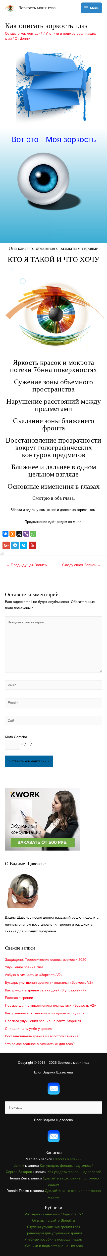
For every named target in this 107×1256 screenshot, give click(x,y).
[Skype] (23, 545)
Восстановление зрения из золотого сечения (41, 1036)
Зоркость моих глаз (37, 7)
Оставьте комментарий (24, 33)
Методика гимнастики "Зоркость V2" (53, 1214)
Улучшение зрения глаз (24, 967)
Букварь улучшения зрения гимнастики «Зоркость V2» (49, 982)
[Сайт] (53, 722)
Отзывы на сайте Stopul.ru (53, 1220)
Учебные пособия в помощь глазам (53, 1239)
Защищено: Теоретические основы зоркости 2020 (45, 960)
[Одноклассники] (12, 534)
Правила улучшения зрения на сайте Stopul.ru (43, 1021)
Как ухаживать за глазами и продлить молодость (44, 1013)
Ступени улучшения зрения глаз (53, 1227)
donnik (19, 1165)
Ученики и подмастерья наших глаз (54, 1246)
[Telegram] (15, 545)
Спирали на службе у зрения (28, 1029)
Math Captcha (16, 737)
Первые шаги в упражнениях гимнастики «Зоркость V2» (50, 1005)
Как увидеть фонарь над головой (67, 1165)
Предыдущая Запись (26, 565)
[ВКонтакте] (5, 534)
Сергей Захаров (19, 1172)
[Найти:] (53, 1107)
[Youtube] (32, 545)
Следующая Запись (81, 565)
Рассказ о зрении (19, 998)
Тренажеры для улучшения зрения (53, 1233)
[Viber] (26, 534)
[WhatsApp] (33, 534)
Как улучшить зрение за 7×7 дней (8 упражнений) (45, 990)
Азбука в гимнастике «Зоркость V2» (34, 975)
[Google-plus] (6, 545)
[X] (19, 534)
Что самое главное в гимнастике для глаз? (40, 1044)
